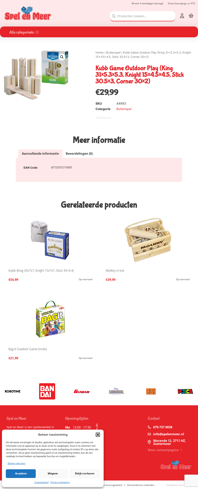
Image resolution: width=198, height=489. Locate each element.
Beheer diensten (16, 463)
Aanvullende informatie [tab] (40, 153)
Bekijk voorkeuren (84, 473)
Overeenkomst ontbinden (140, 485)
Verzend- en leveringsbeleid (107, 485)
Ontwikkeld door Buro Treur (181, 485)
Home (100, 52)
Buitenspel (113, 52)
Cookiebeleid (41, 482)
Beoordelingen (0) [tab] (79, 153)
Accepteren (21, 473)
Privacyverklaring (60, 482)
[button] (98, 435)
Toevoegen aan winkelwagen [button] (88, 280)
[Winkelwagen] (191, 16)
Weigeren (53, 473)
